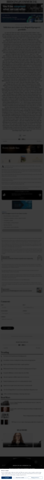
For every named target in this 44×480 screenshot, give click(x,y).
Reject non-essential (20, 477)
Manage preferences (35, 477)
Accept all (7, 477)
